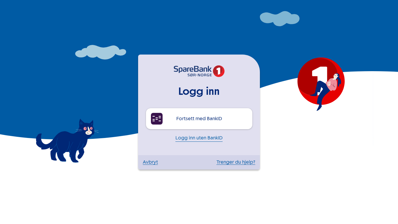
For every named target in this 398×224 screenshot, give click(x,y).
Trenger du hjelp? (235, 162)
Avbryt (150, 162)
